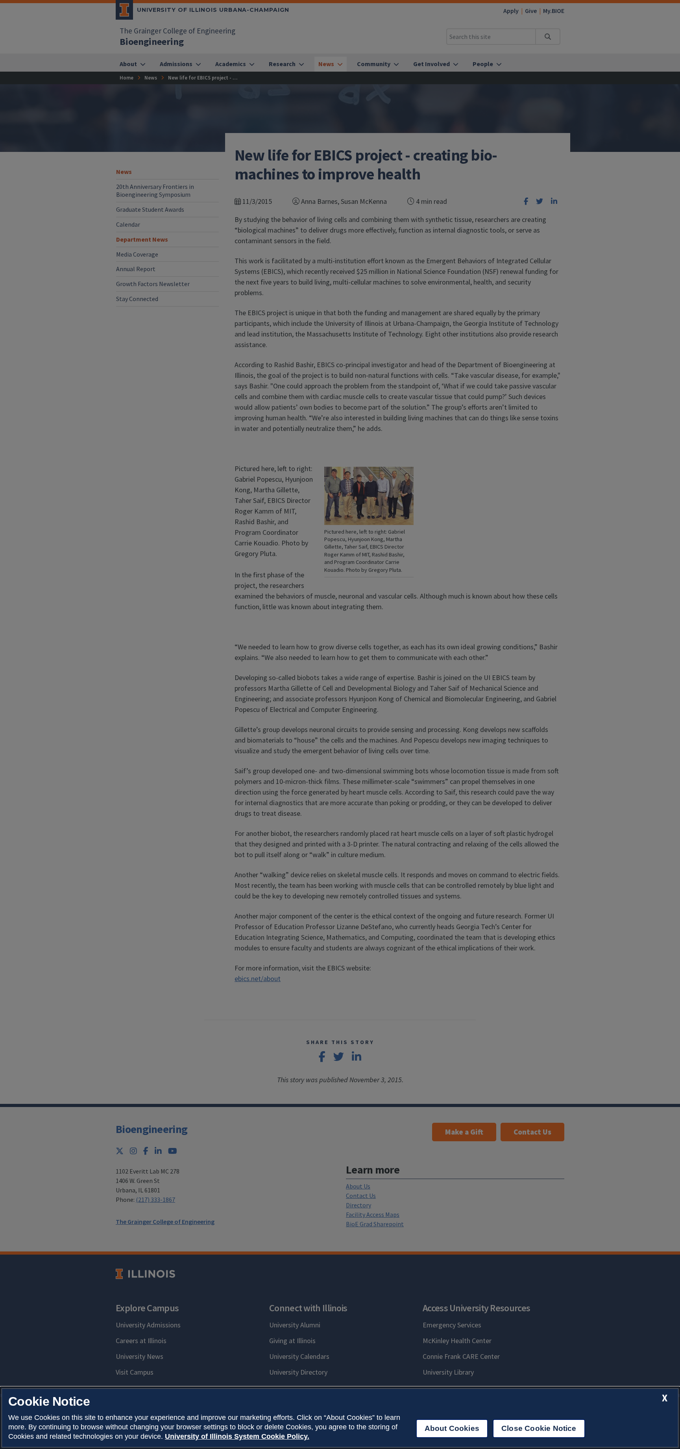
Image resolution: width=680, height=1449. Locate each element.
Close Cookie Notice (539, 1428)
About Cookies (452, 1428)
